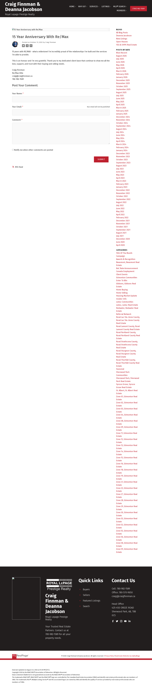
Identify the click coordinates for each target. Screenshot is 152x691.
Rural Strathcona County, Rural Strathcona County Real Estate (127, 344)
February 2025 (122, 111)
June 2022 (120, 208)
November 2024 (123, 120)
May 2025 (120, 102)
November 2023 (123, 156)
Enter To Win (121, 280)
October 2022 (122, 196)
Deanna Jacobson (124, 35)
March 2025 (121, 108)
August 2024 (121, 129)
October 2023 (122, 159)
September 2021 (123, 230)
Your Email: (17, 107)
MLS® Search (119, 6)
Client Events (122, 274)
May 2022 (120, 211)
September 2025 (123, 89)
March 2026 (121, 71)
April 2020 (120, 245)
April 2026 (120, 68)
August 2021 (121, 233)
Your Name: (17, 93)
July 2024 (120, 132)
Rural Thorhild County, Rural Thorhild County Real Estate (127, 363)
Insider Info (121, 299)
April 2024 (120, 141)
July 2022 (120, 205)
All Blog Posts (122, 32)
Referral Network (123, 314)
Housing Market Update (126, 296)
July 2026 (120, 59)
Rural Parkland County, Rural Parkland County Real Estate (128, 335)
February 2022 (122, 217)
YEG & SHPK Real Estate (126, 45)
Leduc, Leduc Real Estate (127, 305)
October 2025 (122, 86)
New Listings (121, 39)
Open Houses (122, 42)
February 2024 (122, 147)
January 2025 (121, 114)
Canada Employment (125, 271)
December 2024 (123, 117)
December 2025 (123, 80)
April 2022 (120, 214)
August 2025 (121, 92)
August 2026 (121, 56)
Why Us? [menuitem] (82, 6)
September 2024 (123, 126)
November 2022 (123, 193)
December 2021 (123, 221)
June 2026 (120, 62)
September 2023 (123, 163)
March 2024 (121, 144)
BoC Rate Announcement (127, 268)
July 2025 (120, 95)
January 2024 (121, 150)
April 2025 (120, 105)
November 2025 (123, 83)
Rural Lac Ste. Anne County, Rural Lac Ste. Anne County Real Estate (128, 320)
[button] (138, 8)
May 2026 (120, 65)
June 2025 (120, 98)
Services (94, 6)
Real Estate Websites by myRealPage (127, 656)
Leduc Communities (124, 302)
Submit (101, 159)
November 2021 (123, 224)
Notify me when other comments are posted (33, 150)
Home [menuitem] (71, 6)
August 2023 (121, 166)
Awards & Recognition (125, 259)
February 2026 (122, 74)
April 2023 (120, 178)
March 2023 (121, 181)
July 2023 (120, 169)
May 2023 (120, 175)
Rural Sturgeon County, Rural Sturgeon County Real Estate (126, 354)
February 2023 (122, 184)
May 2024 (120, 138)
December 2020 (123, 239)
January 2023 (121, 187)
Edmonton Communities (126, 277)
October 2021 (122, 227)
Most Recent (121, 53)
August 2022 (121, 202)
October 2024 (122, 123)
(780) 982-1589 (139, 9)
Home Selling (122, 293)
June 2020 (120, 242)
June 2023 (120, 172)
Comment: (16, 120)
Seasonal (120, 369)
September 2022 (123, 199)
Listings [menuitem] (105, 6)
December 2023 (123, 153)
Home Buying (122, 290)
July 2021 (120, 236)
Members (121, 10)
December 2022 (123, 190)
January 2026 (121, 77)
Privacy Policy (109, 656)
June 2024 (120, 135)
